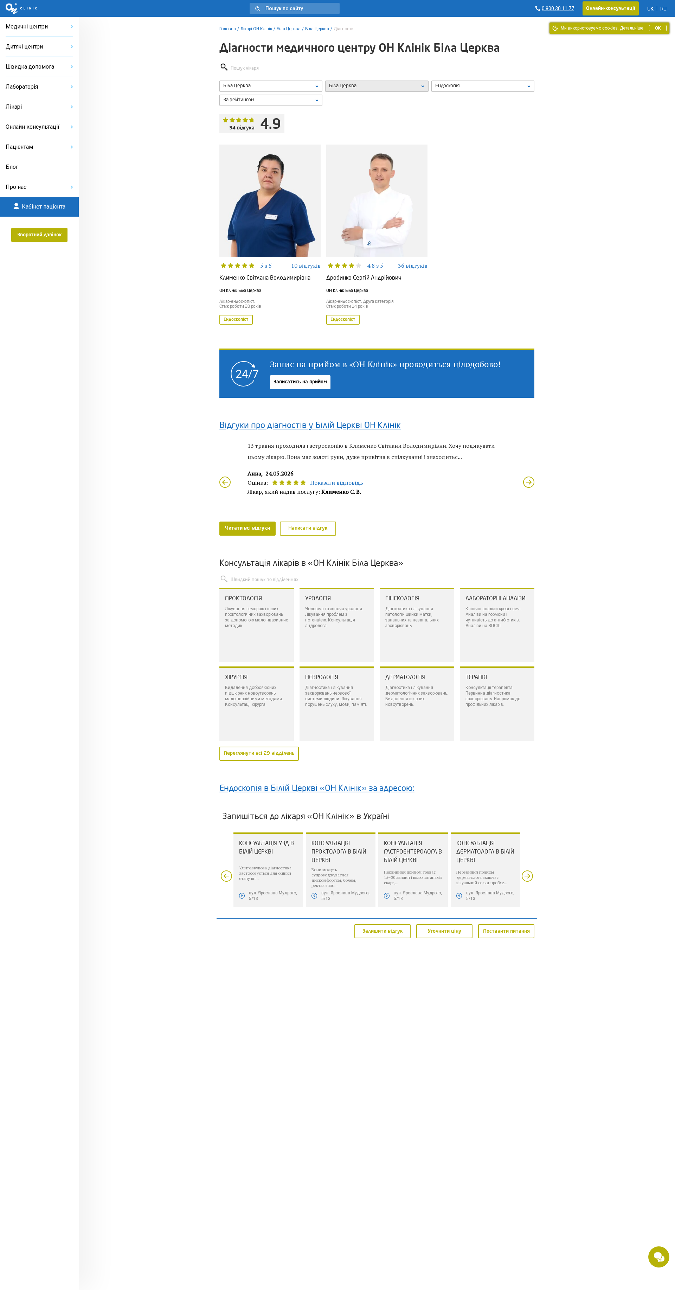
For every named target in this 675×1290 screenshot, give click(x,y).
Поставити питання (506, 930)
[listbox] (270, 86)
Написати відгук (308, 528)
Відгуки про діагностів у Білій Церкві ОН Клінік (310, 426)
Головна (227, 28)
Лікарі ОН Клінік (256, 28)
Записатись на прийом (300, 381)
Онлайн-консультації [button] (610, 8)
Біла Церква (289, 28)
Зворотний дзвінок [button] (39, 234)
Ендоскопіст (236, 320)
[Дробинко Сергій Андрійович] (377, 235)
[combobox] (482, 86)
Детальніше (631, 28)
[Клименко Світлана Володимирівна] (270, 235)
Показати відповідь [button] (336, 482)
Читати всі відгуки (247, 528)
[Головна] (21, 8)
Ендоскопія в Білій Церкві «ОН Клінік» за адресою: (316, 789)
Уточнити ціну (444, 930)
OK (658, 28)
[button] (295, 8)
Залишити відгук (382, 930)
